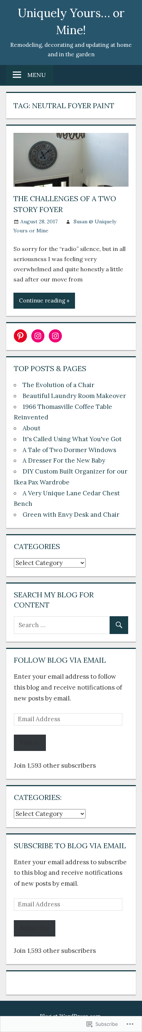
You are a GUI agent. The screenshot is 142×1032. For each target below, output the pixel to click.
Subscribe (34, 928)
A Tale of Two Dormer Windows (69, 450)
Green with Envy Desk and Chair (71, 515)
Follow (30, 743)
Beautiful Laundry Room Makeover (74, 396)
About (31, 428)
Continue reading (42, 300)
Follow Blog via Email (60, 660)
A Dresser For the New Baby (64, 460)
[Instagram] (37, 335)
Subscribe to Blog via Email (70, 845)
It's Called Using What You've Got (72, 439)
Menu (36, 74)
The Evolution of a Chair (58, 385)
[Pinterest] (20, 335)
